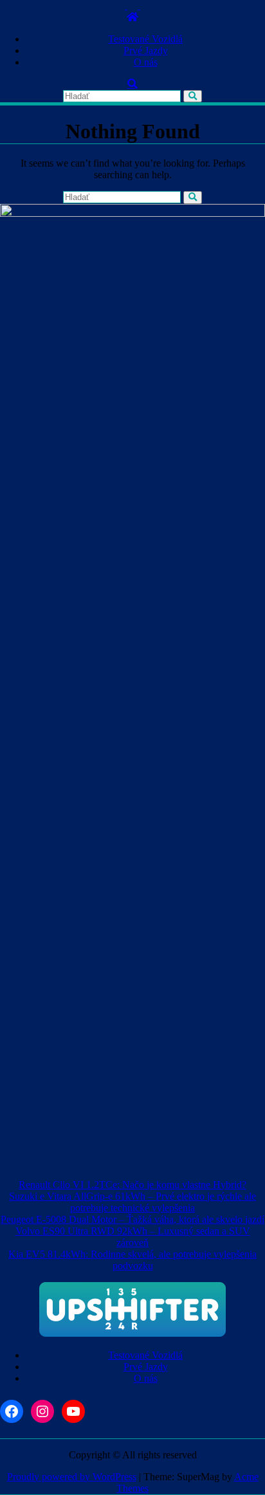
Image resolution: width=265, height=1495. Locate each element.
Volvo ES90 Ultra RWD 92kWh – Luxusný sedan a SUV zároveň (132, 1236)
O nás (146, 62)
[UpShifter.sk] (132, 17)
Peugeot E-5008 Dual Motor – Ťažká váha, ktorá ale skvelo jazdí (132, 1219)
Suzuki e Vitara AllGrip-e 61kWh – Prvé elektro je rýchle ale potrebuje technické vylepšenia (132, 1202)
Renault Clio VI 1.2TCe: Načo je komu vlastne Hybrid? (132, 1184)
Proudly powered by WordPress (71, 1476)
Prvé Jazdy (145, 50)
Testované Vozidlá (145, 38)
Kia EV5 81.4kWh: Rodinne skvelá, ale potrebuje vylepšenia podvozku (132, 1260)
